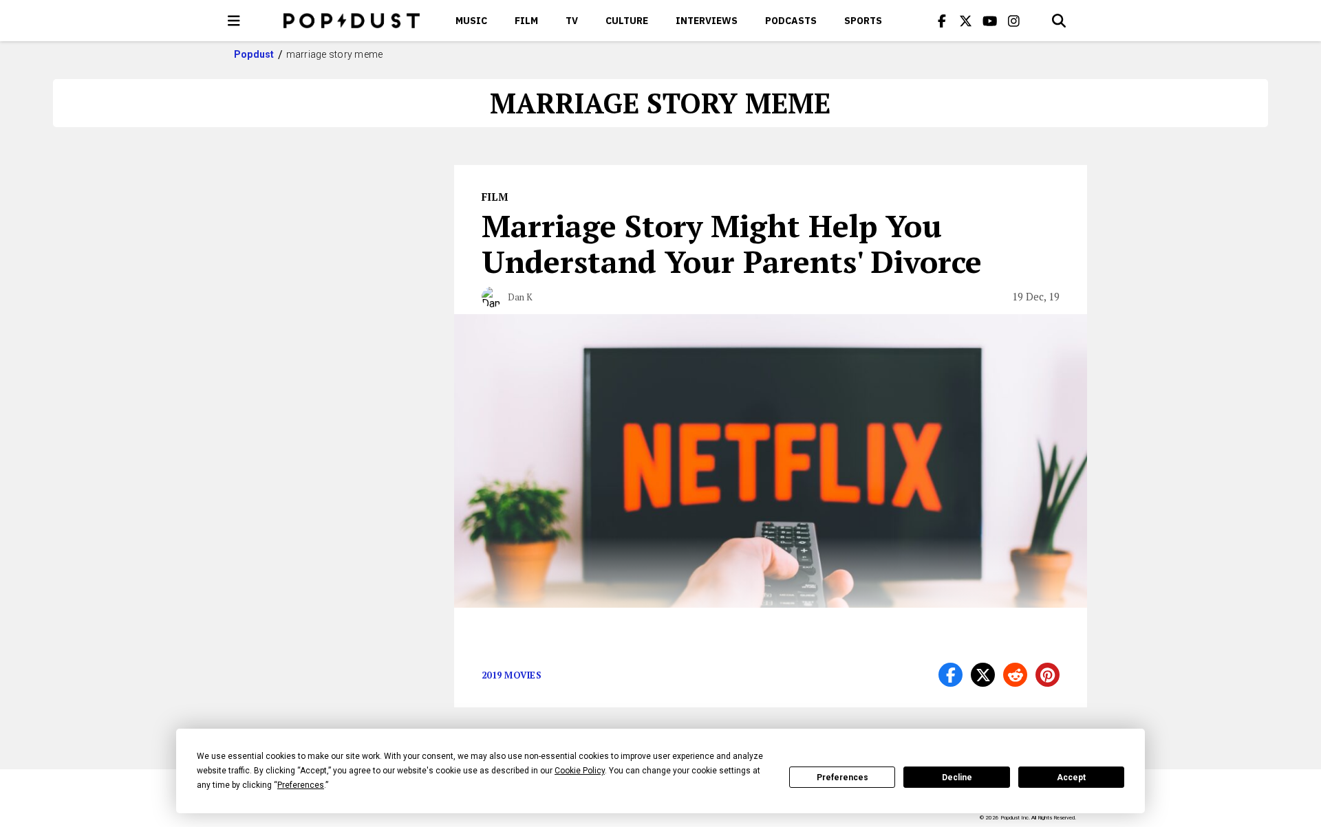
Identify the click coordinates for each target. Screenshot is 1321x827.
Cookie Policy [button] (580, 770)
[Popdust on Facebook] (942, 20)
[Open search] (1059, 20)
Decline (957, 777)
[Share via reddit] (1015, 675)
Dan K (520, 297)
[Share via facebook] (950, 675)
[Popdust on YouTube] (990, 20)
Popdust (254, 54)
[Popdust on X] (966, 20)
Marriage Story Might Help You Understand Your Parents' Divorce (732, 243)
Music (471, 20)
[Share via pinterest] (1047, 675)
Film (526, 20)
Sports (863, 20)
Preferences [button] (300, 785)
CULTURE (626, 20)
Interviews (707, 20)
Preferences (842, 777)
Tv (572, 20)
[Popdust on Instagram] (1014, 20)
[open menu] (234, 20)
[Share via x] (983, 675)
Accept (1071, 777)
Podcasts (791, 20)
